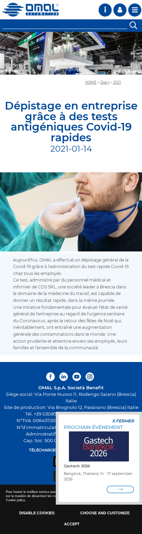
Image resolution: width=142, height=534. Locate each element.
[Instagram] (90, 376)
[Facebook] (51, 376)
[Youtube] (77, 376)
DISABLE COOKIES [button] (36, 513)
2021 (117, 82)
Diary (104, 82)
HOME (91, 82)
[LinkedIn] (64, 376)
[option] (71, 53)
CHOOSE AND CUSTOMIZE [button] (105, 513)
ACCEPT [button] (72, 524)
